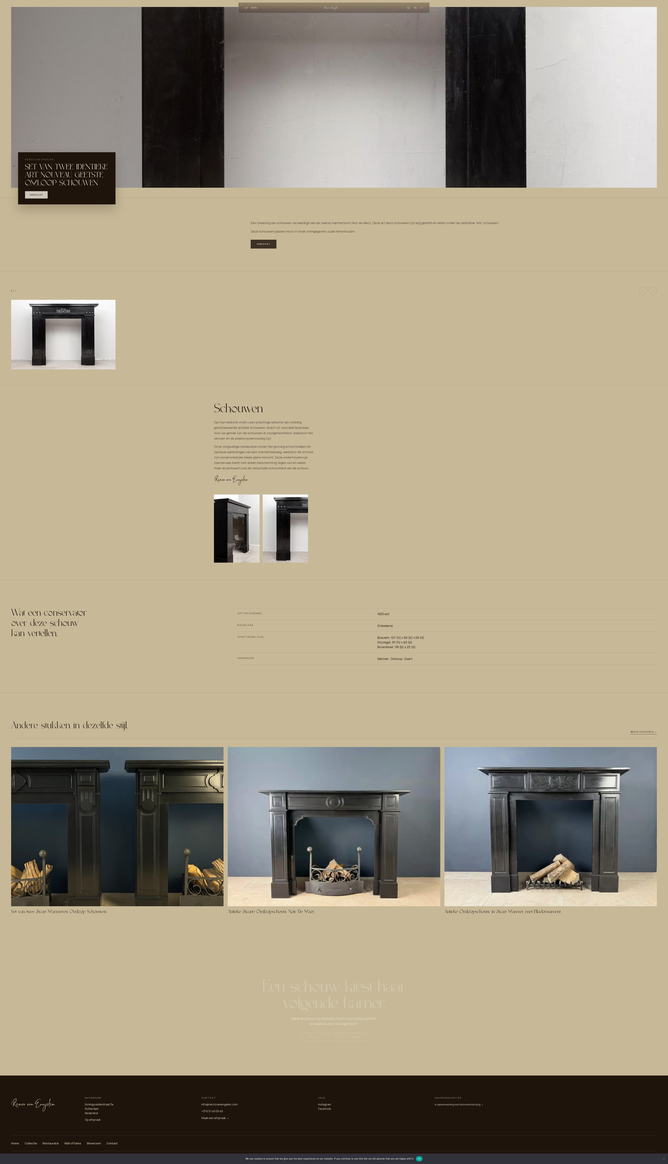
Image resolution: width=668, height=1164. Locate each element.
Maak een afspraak (348, 1036)
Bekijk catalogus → (644, 731)
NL (415, 7)
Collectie (31, 1143)
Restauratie (51, 1143)
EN (421, 7)
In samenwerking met (457, 1104)
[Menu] (247, 8)
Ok (419, 1158)
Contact (112, 1143)
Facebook (324, 1109)
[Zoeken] (408, 7)
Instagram (324, 1104)
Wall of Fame (72, 1143)
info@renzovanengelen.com (219, 1104)
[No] (663, 1159)
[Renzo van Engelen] (334, 7)
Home (15, 1143)
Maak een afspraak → (215, 1118)
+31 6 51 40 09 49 (212, 1111)
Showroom (94, 1143)
